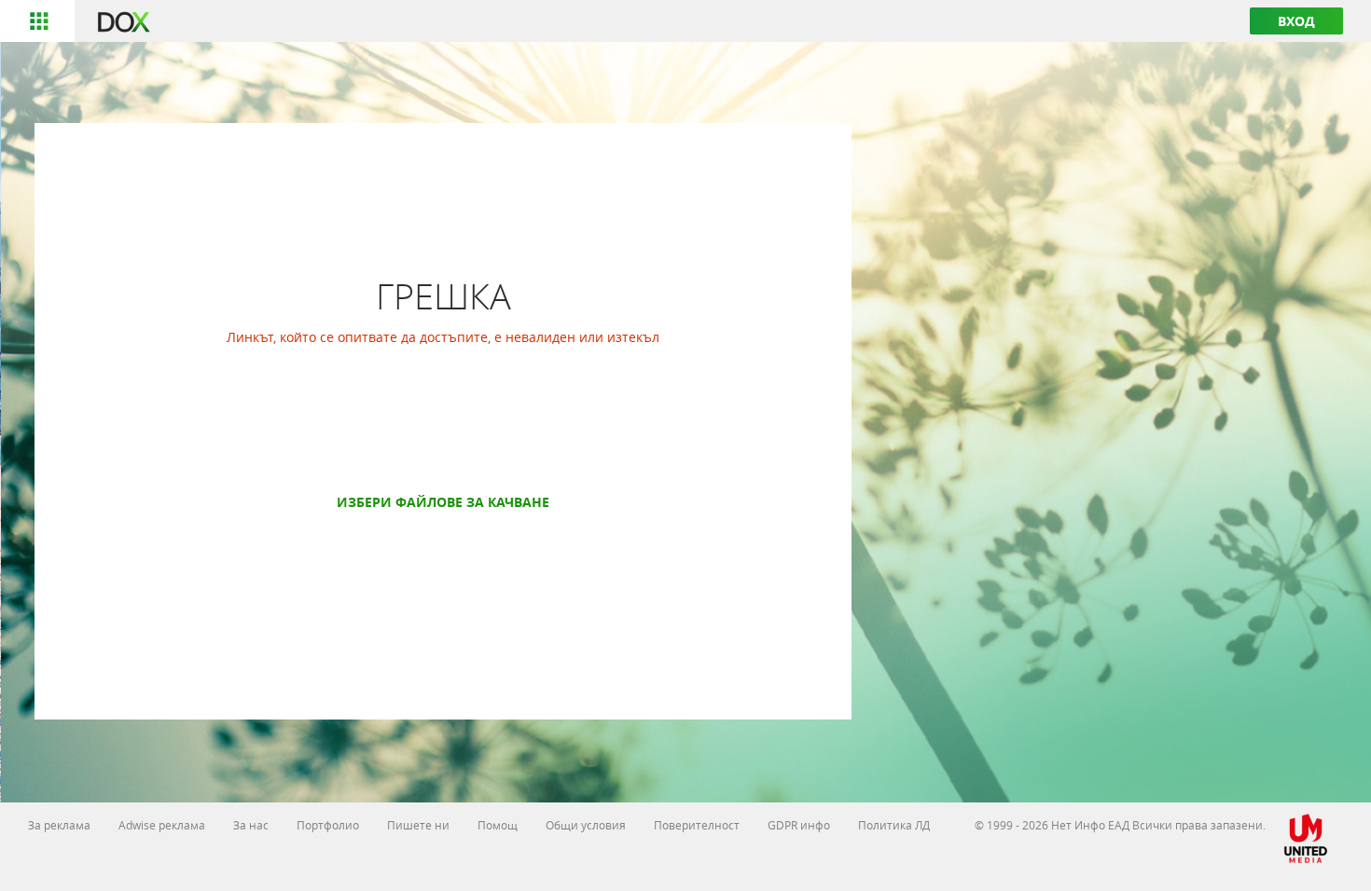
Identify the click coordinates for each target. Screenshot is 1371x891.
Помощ (498, 824)
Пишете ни (418, 824)
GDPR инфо (799, 824)
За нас (251, 824)
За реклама (59, 824)
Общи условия (586, 824)
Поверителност (697, 824)
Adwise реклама (161, 824)
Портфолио (328, 824)
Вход (1296, 21)
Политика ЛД (894, 824)
